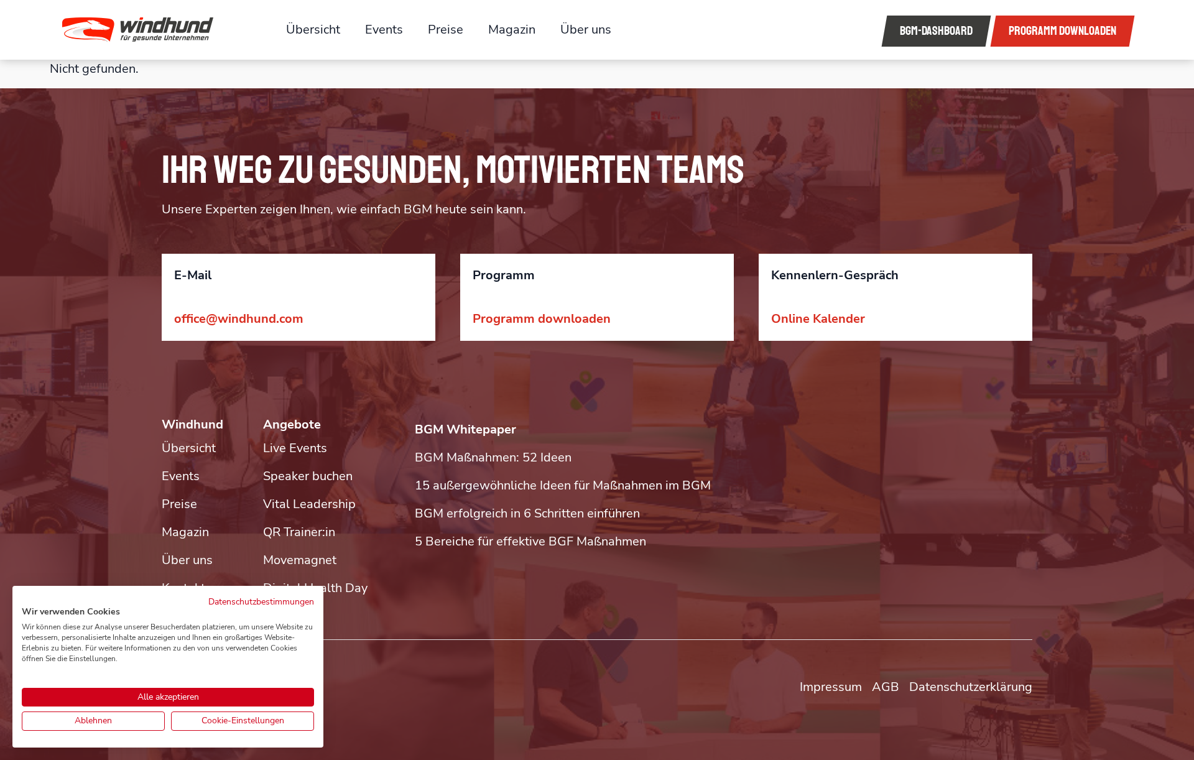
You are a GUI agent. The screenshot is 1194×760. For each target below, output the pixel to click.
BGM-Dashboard (936, 31)
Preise (445, 29)
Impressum (831, 687)
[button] (156, 29)
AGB (885, 687)
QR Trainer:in (299, 532)
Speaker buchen (308, 476)
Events (384, 29)
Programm (1062, 31)
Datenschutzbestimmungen (261, 602)
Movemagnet (299, 560)
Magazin (511, 29)
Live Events (295, 448)
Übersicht (313, 29)
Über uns (585, 29)
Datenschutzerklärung (970, 687)
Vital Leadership (309, 504)
